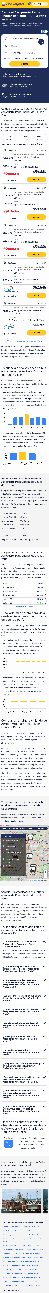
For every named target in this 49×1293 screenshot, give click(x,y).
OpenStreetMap (36, 882)
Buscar (36, 179)
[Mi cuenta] (29, 3)
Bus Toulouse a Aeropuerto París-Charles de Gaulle (21, 1279)
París (42, 830)
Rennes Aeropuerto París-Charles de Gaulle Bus (20, 1271)
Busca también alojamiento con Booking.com (24, 58)
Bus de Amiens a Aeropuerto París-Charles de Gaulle (22, 1233)
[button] (30, 839)
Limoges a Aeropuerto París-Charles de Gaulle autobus (23, 1255)
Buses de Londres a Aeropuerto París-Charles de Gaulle (23, 1259)
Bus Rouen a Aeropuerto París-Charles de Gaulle (20, 1275)
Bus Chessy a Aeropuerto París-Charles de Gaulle (21, 1237)
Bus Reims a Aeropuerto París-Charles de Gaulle (20, 1267)
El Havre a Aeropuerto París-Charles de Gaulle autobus (23, 1251)
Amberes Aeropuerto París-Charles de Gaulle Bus (21, 1229)
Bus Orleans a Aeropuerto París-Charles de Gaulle (21, 1263)
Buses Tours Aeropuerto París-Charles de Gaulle (20, 1283)
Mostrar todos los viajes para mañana (25, 341)
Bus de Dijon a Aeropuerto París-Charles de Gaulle (21, 1247)
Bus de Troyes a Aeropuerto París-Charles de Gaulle (21, 1287)
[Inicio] (13, 4)
